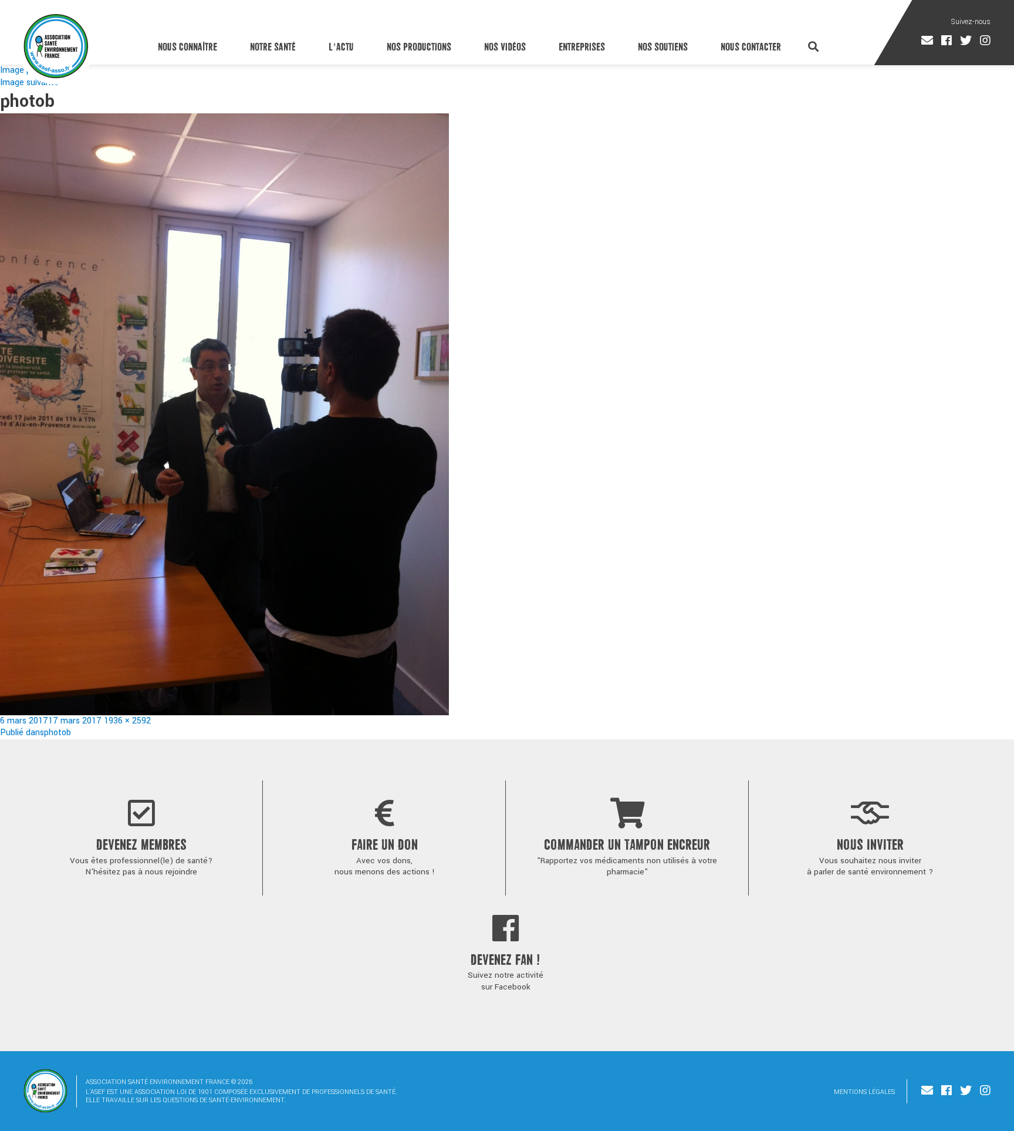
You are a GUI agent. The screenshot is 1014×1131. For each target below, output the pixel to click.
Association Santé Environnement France (56, 46)
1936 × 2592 (127, 721)
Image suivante (29, 82)
